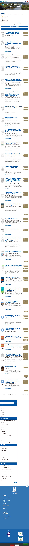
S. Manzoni (15, 278)
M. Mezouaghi (7, 383)
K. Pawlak (6, 70)
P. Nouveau (10, 252)
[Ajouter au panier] (23, 33)
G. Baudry (10, 96)
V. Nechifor (15, 57)
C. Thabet (10, 330)
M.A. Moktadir (10, 241)
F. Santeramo (12, 45)
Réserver (26, 214)
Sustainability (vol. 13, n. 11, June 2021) (12, 120)
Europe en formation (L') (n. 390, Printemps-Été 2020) (14, 195)
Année (2, 405)
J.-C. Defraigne (7, 252)
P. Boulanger (19, 57)
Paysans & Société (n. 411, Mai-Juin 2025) (12, 35)
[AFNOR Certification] (8, 533)
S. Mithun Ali (6, 241)
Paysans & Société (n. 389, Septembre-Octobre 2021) (13, 109)
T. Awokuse (6, 45)
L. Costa (13, 96)
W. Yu (8, 96)
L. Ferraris (6, 206)
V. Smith (6, 219)
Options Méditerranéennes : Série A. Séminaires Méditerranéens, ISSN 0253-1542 (11, 358)
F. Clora (6, 96)
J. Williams (6, 303)
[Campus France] (8, 536)
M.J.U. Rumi (19, 241)
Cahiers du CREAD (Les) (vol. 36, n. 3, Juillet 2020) (13, 169)
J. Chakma (16, 241)
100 (25, 394)
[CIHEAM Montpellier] (14, 490)
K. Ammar (13, 330)
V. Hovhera (9, 278)
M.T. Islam (6, 242)
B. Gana (6, 157)
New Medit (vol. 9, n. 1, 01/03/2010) (11, 331)
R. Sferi (15, 330)
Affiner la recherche (14, 28)
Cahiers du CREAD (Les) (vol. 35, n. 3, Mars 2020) (13, 183)
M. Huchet (9, 81)
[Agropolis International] (20, 538)
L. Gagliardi (6, 319)
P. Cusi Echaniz (9, 347)
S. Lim (9, 45)
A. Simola (6, 57)
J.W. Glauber (9, 219)
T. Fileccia (6, 278)
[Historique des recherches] (6, 1)
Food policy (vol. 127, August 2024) (11, 46)
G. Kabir (14, 241)
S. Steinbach (16, 45)
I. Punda (12, 278)
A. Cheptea (6, 81)
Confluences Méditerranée (10, 380)
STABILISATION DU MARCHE (5, 21)
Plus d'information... (9, 51)
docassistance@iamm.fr (6, 505)
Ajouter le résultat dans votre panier (14, 26)
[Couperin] (20, 540)
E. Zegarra (6, 356)
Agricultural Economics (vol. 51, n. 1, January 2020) (13, 220)
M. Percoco (9, 319)
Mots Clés (3, 463)
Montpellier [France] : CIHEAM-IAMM (16, 356)
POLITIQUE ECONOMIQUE (18, 14)
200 (27, 394)
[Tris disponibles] (14, 24)
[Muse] (20, 533)
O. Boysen (9, 57)
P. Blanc (6, 347)
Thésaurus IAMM (3, 14)
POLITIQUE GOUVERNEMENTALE (10, 14)
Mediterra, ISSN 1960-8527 (9, 339)
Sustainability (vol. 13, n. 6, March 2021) (12, 133)
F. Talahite (11, 383)
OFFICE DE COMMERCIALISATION (5, 20)
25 (22, 394)
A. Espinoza (9, 356)
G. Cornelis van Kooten (8, 144)
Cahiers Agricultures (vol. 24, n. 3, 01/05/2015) (13, 268)
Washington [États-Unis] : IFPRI (13, 291)
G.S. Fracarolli (7, 132)
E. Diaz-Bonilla (7, 291)
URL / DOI (25, 35)
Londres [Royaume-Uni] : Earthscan (13, 303)
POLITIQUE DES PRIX (5, 16)
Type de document (4, 418)
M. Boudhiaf (6, 194)
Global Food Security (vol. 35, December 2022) (13, 58)
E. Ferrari (12, 57)
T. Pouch (6, 34)
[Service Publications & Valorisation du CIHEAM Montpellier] (3, 4)
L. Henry (12, 81)
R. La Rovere (6, 330)
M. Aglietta (14, 252)
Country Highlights (9, 279)
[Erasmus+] (20, 535)
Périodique (3, 444)
